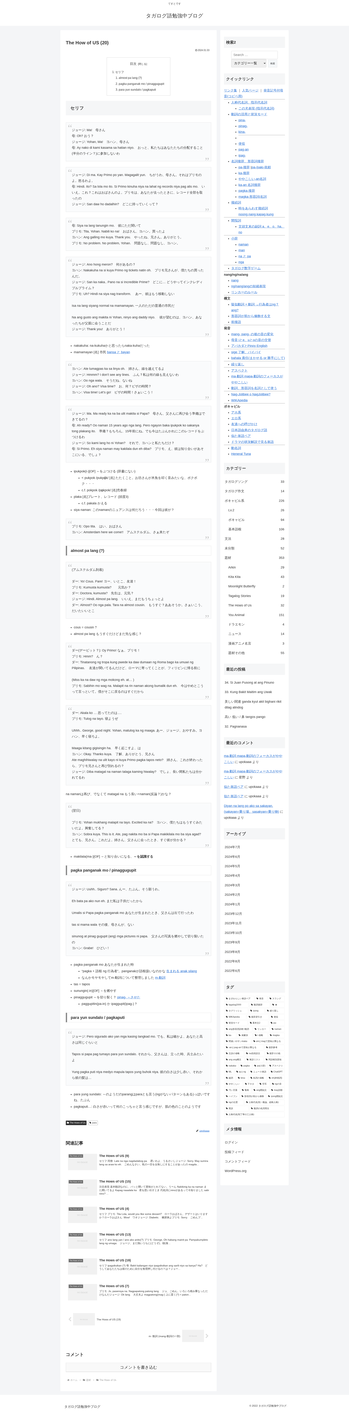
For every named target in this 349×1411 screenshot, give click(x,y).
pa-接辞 (244, 167)
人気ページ (250, 90)
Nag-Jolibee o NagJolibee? (250, 394)
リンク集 (230, 90)
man (241, 250)
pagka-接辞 (246, 191)
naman (243, 244)
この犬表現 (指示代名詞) (256, 108)
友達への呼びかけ (244, 424)
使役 (241, 143)
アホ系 (236, 412)
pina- (242, 120)
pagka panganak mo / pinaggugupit (141, 83)
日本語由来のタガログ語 (249, 430)
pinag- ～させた (128, 997)
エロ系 (236, 418)
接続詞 (236, 202)
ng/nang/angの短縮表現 (248, 286)
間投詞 (236, 220)
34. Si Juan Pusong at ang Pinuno (249, 682)
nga (241, 262)
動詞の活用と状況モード (249, 114)
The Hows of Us (77, 1122)
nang (234, 280)
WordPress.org (235, 1171)
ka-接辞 (244, 173)
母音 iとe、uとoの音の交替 (251, 340)
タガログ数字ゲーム (246, 268)
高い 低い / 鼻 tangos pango (245, 717)
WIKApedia (239, 400)
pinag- (243, 126)
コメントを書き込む (138, 1367)
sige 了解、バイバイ (246, 352)
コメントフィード (238, 1161)
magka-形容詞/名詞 (252, 197)
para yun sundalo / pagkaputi (137, 89)
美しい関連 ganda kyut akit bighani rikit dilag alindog (253, 704)
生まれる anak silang (181, 971)
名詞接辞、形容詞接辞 (247, 161)
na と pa (244, 256)
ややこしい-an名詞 (252, 179)
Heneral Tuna (241, 454)
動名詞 (236, 448)
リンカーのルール (244, 292)
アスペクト (239, 370)
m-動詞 (160, 977)
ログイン (231, 1142)
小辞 (234, 238)
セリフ (119, 72)
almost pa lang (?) (130, 77)
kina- (242, 132)
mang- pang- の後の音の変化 (252, 334)
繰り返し (237, 364)
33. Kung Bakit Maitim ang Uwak (248, 692)
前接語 (236, 322)
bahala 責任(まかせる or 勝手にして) (258, 358)
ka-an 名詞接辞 (249, 185)
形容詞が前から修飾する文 (250, 316)
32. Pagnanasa (236, 726)
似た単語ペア (241, 436)
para (94, 1122)
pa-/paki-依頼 (261, 167)
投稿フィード (234, 1152)
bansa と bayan (118, 352)
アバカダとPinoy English (249, 346)
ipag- (242, 155)
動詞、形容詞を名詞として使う (254, 388)
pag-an (243, 149)
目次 (133, 64)
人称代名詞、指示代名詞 (249, 102)
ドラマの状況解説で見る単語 (252, 442)
